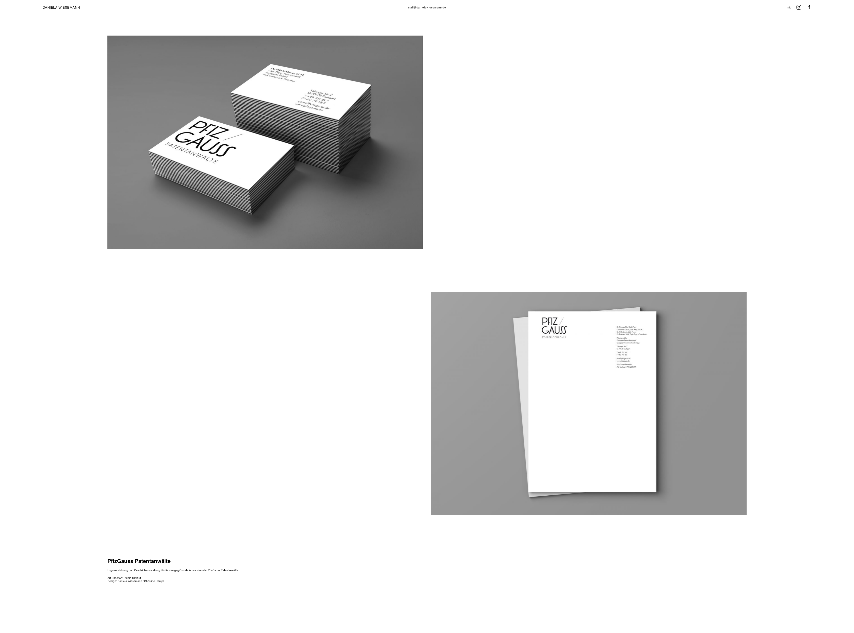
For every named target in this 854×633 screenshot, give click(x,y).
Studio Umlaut (132, 578)
